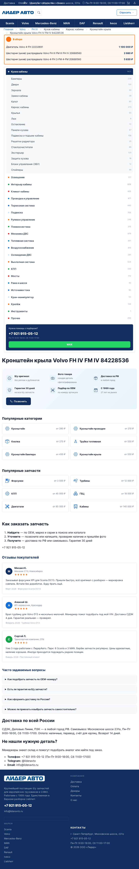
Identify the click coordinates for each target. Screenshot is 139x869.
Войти (134, 3)
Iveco (113, 23)
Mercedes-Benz (46, 23)
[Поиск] (39, 12)
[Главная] (18, 12)
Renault (98, 23)
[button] (69, 71)
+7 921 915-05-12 (13, 547)
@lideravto (29, 760)
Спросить (125, 12)
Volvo (25, 23)
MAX (69, 344)
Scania (10, 23)
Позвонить (20, 401)
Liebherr (129, 23)
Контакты (76, 795)
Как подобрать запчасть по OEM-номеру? (32, 679)
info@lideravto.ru (27, 765)
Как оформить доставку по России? (28, 699)
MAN (66, 23)
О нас (74, 800)
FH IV (35, 29)
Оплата (22, 3)
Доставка (9, 3)
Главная (8, 29)
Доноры (75, 790)
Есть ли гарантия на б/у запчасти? (27, 689)
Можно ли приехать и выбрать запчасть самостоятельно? (41, 709)
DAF (82, 23)
